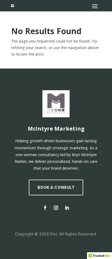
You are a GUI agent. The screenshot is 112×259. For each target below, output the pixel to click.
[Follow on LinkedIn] (67, 207)
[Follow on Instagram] (56, 207)
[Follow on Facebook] (45, 207)
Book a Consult (56, 187)
